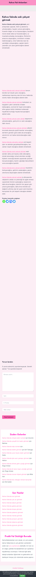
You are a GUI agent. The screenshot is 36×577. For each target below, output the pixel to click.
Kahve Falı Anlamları (18, 3)
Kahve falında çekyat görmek (12, 102)
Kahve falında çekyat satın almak (13, 119)
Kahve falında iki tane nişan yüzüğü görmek (17, 469)
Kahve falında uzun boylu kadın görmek (15, 453)
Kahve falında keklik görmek (11, 450)
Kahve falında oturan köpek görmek (14, 474)
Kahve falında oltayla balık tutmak (13, 438)
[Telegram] (7, 201)
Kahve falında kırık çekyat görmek (13, 168)
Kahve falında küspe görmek (12, 509)
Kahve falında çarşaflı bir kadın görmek (15, 441)
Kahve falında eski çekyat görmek (13, 90)
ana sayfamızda (14, 546)
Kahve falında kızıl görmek (11, 496)
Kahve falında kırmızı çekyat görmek (14, 128)
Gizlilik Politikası (18, 568)
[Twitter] (14, 201)
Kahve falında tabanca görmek (12, 522)
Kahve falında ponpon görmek (12, 519)
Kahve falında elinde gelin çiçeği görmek (16, 463)
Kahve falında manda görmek (12, 516)
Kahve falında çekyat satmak (12, 177)
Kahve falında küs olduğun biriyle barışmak (16, 480)
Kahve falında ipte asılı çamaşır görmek (15, 458)
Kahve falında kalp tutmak (11, 446)
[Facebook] (10, 201)
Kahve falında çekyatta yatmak (12, 142)
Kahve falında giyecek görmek (12, 525)
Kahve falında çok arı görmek (12, 499)
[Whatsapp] (3, 201)
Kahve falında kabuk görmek (12, 503)
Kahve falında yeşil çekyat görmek (14, 151)
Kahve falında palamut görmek (12, 512)
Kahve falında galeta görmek (12, 506)
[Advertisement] (18, 69)
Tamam (22, 575)
